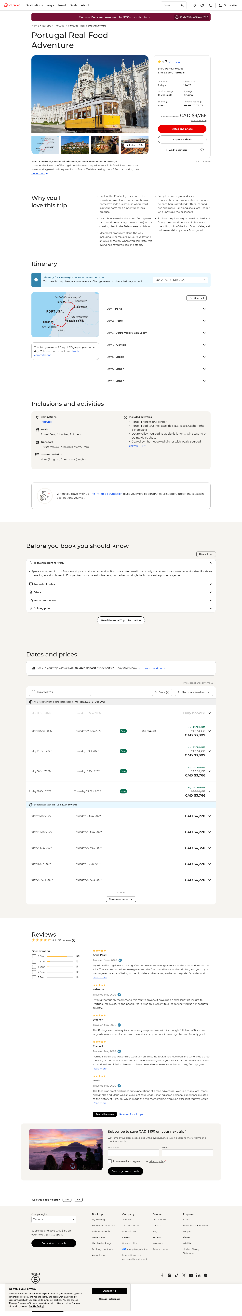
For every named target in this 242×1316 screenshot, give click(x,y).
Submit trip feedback (103, 1225)
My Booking (98, 1219)
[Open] (74, 940)
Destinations (34, 5)
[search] (170, 5)
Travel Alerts (98, 1237)
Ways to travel (56, 5)
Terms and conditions (151, 668)
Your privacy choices (137, 1249)
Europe (46, 25)
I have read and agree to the (139, 1161)
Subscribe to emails (54, 1243)
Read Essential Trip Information (121, 620)
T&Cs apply (55, 1234)
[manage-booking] (202, 5)
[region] (67, 1297)
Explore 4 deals (182, 139)
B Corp (186, 1219)
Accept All (109, 1290)
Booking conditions (102, 1249)
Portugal (59, 25)
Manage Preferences (109, 1299)
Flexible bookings (101, 1243)
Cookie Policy (36, 1306)
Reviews (157, 1237)
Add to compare (178, 150)
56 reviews (174, 62)
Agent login (98, 1255)
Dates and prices (182, 128)
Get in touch (159, 1219)
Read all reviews (105, 1114)
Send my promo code (125, 1171)
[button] (89, 94)
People (186, 1231)
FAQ (155, 1231)
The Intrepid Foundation (196, 1225)
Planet (186, 1237)
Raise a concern (161, 1249)
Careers (126, 1237)
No (78, 1199)
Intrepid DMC (129, 1231)
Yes (67, 1199)
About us (127, 1219)
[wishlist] (194, 5)
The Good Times (130, 1225)
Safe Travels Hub (101, 1231)
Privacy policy (129, 1243)
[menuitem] (12, 5)
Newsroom (158, 1243)
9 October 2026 (198, 120)
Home (35, 25)
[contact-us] (210, 5)
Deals (73, 5)
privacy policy (156, 1161)
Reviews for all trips (131, 1114)
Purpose (188, 1214)
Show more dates (118, 899)
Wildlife (187, 1243)
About (85, 5)
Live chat (157, 1225)
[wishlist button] (202, 150)
